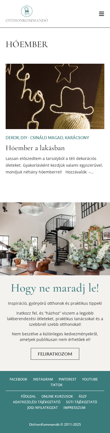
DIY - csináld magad (42, 137)
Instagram (43, 379)
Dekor (12, 137)
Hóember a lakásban (35, 147)
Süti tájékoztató (81, 402)
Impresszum (74, 407)
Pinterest (67, 379)
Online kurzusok (57, 396)
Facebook (18, 379)
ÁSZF (83, 396)
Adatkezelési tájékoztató (36, 402)
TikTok (56, 384)
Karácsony (77, 137)
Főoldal (28, 396)
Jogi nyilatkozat (42, 407)
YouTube (90, 379)
